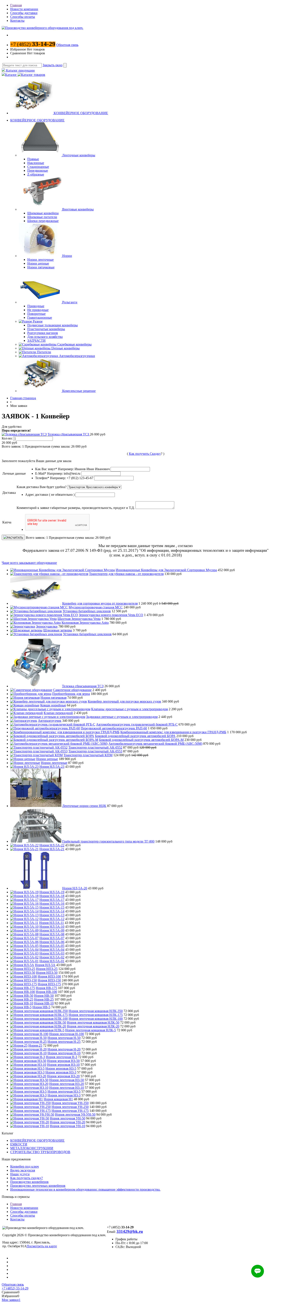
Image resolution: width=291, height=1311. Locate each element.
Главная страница (23, 398)
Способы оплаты (22, 17)
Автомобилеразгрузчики (77, 356)
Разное (38, 321)
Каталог (11, 74)
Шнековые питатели (42, 217)
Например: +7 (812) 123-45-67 (71, 478)
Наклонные (35, 163)
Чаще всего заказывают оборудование (29, 563)
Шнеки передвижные (43, 221)
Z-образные (35, 174)
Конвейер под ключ (24, 1166)
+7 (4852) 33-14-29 (15, 1288)
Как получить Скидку (145, 453)
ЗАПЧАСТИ (36, 340)
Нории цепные (38, 263)
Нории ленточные (40, 259)
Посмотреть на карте (42, 1246)
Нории (67, 256)
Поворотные (36, 314)
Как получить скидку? (26, 1178)
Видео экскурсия (22, 1170)
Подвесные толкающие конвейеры (52, 325)
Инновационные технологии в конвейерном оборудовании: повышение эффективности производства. (85, 1189)
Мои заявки (11, 1300)
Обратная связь (67, 45)
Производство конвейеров (29, 1182)
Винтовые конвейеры (78, 209)
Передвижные (37, 170)
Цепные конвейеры (65, 348)
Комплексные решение (79, 391)
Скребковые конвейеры (74, 344)
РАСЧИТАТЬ (15, 537)
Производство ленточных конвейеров (37, 1185)
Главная (16, 5)
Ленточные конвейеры (78, 155)
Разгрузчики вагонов (42, 333)
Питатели (44, 352)
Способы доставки (23, 13)
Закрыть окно (52, 65)
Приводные (35, 306)
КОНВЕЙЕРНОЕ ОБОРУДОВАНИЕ (81, 113)
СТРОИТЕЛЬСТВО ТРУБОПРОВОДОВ (40, 1152)
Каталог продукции (20, 70)
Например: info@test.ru (63, 473)
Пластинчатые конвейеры (46, 329)
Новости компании (24, 9)
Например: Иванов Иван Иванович (84, 469)
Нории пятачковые (41, 267)
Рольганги (69, 302)
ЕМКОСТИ (18, 1144)
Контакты (17, 20)
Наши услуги (20, 1174)
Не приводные (38, 310)
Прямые (33, 159)
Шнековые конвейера (43, 213)
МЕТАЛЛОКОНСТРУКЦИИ (31, 1148)
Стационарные (38, 167)
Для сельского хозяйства (45, 337)
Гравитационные (39, 317)
